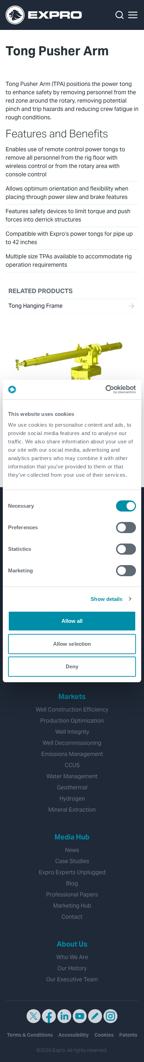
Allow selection (72, 644)
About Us (72, 944)
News (72, 850)
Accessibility (73, 1035)
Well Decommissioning (72, 743)
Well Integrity (72, 731)
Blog (72, 883)
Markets (72, 696)
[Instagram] (110, 1016)
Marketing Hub (72, 905)
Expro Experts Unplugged (72, 872)
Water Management (72, 776)
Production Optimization (72, 720)
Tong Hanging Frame (35, 305)
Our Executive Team (72, 979)
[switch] (126, 527)
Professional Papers (72, 894)
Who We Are (72, 957)
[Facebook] (49, 1016)
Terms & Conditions (30, 1035)
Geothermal (72, 787)
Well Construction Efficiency (72, 709)
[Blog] (95, 1016)
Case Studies (72, 861)
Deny (72, 666)
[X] (34, 1016)
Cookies (104, 1035)
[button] (132, 15)
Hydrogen (72, 798)
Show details (106, 599)
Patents (128, 1035)
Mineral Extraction (72, 809)
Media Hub (72, 837)
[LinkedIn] (64, 1016)
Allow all (72, 621)
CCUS (72, 765)
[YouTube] (80, 1016)
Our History (72, 968)
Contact (72, 916)
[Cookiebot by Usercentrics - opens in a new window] (105, 389)
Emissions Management (72, 754)
